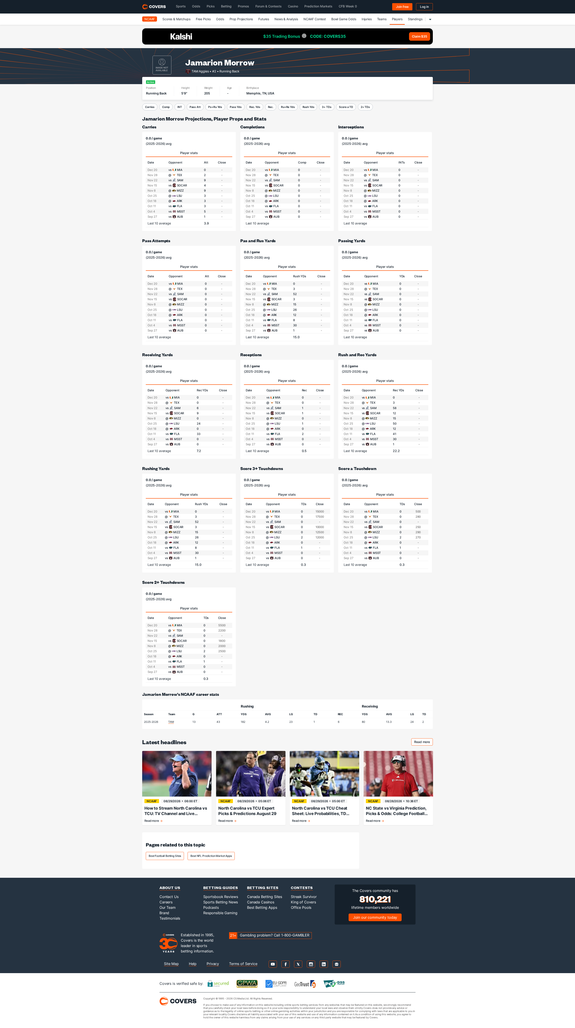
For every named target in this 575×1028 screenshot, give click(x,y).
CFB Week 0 (348, 6)
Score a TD (346, 107)
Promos (243, 6)
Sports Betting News (220, 902)
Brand (164, 913)
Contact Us (169, 896)
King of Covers (303, 902)
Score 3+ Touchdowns (261, 468)
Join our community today (375, 917)
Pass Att (195, 107)
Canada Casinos (260, 902)
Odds (196, 6)
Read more (423, 742)
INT (179, 107)
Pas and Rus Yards (258, 240)
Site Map (171, 963)
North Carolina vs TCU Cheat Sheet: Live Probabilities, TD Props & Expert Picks (319, 811)
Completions (252, 127)
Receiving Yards (157, 354)
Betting (226, 6)
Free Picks (203, 19)
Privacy (213, 963)
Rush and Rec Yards (357, 354)
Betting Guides (220, 887)
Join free (402, 7)
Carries (150, 107)
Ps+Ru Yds (215, 107)
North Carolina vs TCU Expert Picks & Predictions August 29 (247, 811)
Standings (415, 19)
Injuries (367, 19)
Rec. (270, 107)
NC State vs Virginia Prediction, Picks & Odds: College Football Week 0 (396, 811)
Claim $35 (419, 36)
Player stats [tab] (189, 153)
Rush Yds (308, 107)
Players (397, 19)
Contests (302, 887)
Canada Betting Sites (264, 896)
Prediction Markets (318, 6)
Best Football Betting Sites (165, 856)
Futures (263, 19)
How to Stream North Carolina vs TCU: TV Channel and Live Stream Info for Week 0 (175, 811)
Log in (424, 7)
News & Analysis (286, 19)
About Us (169, 887)
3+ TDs (326, 107)
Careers (165, 902)
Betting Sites (263, 887)
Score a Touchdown (357, 468)
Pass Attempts (156, 240)
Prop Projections (241, 19)
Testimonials (169, 918)
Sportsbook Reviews (220, 896)
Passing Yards (351, 240)
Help (193, 963)
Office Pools (301, 907)
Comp (166, 107)
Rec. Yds (254, 107)
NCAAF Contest (314, 19)
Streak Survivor (304, 896)
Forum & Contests (268, 6)
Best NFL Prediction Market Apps (211, 856)
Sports (181, 6)
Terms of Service (243, 963)
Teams (382, 19)
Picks (211, 6)
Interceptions (351, 127)
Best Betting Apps (262, 907)
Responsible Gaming (220, 913)
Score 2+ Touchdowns (163, 582)
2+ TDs (365, 107)
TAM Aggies (200, 71)
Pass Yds (236, 107)
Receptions (251, 354)
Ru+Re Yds (288, 107)
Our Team (167, 907)
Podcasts (211, 907)
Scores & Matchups (176, 19)
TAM (171, 721)
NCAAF (149, 19)
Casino (293, 6)
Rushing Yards (156, 468)
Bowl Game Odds (343, 19)
